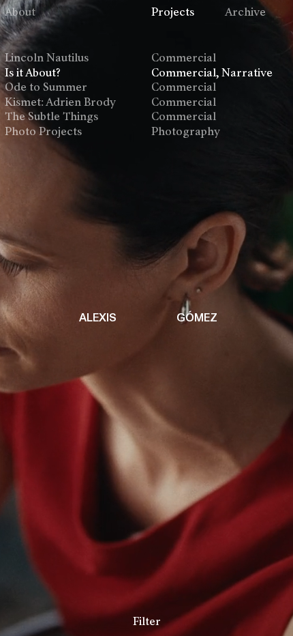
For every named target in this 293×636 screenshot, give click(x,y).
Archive (245, 13)
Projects (172, 13)
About (20, 13)
